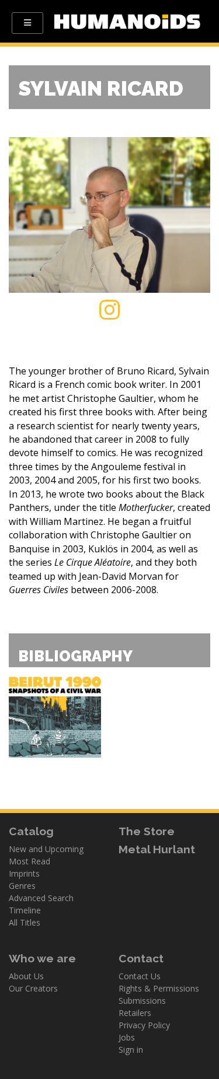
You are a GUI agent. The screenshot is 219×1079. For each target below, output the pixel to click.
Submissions (142, 1000)
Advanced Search (41, 897)
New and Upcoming (46, 848)
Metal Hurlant (157, 849)
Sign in (131, 1049)
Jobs (127, 1037)
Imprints (24, 873)
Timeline (25, 910)
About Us (26, 976)
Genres (22, 885)
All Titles (24, 922)
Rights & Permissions (159, 988)
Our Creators (33, 988)
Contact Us (140, 976)
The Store (147, 831)
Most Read (29, 861)
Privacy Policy (144, 1025)
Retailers (135, 1012)
